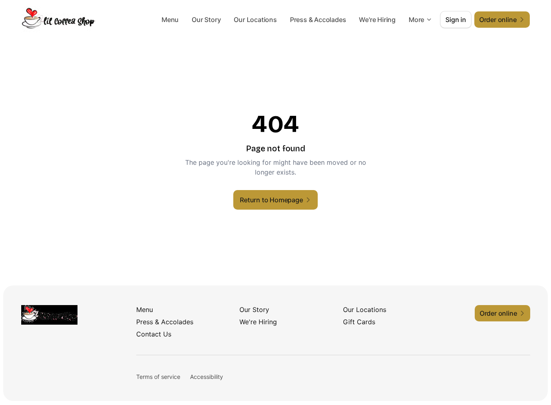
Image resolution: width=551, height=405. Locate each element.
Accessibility (206, 376)
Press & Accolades (318, 19)
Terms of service (158, 376)
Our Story (206, 19)
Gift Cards (359, 322)
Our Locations (255, 19)
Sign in (455, 19)
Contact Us (153, 334)
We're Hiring (377, 19)
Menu (170, 19)
